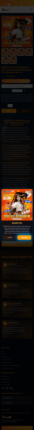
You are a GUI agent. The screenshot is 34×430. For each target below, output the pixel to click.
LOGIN (9, 237)
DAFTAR (24, 237)
